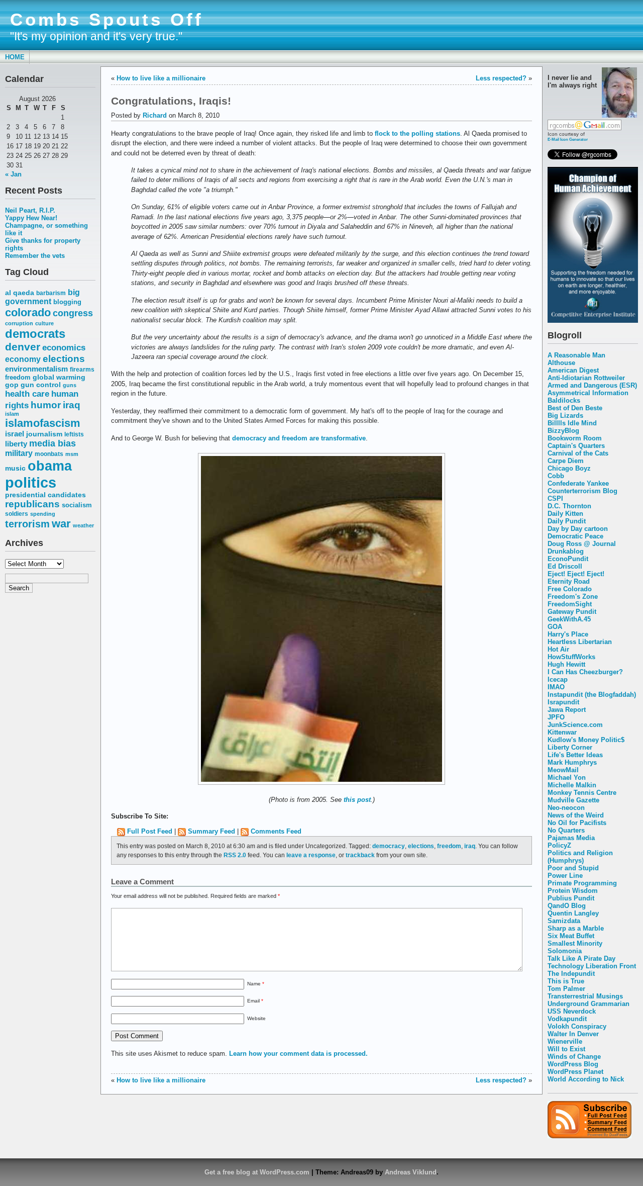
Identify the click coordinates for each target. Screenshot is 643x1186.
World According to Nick (586, 1079)
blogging (67, 302)
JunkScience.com (575, 724)
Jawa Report (567, 709)
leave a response (311, 855)
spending (42, 514)
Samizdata (564, 921)
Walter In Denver (573, 1034)
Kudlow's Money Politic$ (586, 740)
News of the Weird (576, 815)
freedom (18, 377)
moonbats (49, 454)
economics (63, 347)
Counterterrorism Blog (582, 491)
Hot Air (558, 649)
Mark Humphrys (572, 762)
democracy (388, 846)
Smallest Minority (575, 943)
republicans (32, 504)
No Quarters (566, 830)
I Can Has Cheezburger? (585, 672)
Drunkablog (566, 551)
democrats (35, 333)
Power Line (565, 875)
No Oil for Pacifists (577, 823)
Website (256, 1018)
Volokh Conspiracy (577, 1026)
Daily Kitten (565, 513)
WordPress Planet (575, 1071)
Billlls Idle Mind (572, 423)
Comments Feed (276, 831)
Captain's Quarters (576, 445)
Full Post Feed (149, 831)
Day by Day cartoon (578, 528)
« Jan (13, 174)
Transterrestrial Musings (585, 996)
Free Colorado (570, 589)
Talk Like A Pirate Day (581, 958)
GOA (555, 626)
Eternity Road (569, 581)
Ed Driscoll (565, 566)
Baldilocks (564, 400)
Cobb (556, 476)
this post (357, 799)
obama (50, 466)
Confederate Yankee (578, 483)
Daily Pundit (567, 521)
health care (27, 394)
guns (69, 385)
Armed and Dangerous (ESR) (592, 385)
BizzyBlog (563, 430)
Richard (155, 115)
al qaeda (19, 293)
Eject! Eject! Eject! (576, 574)
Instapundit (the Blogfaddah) (592, 694)
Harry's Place (568, 634)
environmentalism (36, 368)
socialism (77, 505)
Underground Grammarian (588, 1004)
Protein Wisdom (573, 890)
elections (64, 358)
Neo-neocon (566, 807)
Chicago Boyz (569, 468)
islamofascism (42, 423)
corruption (19, 323)
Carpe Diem (566, 461)
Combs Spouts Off (106, 19)
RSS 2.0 (235, 855)
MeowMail (563, 770)
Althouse (561, 363)
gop (12, 385)
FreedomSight (570, 604)
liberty (16, 443)
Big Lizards (565, 415)
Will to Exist (566, 1049)
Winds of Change (574, 1056)
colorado (28, 312)
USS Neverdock (572, 1011)
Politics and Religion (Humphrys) (580, 856)
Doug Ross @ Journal (582, 544)
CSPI (555, 498)
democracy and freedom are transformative (299, 438)
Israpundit (563, 702)
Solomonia (565, 951)
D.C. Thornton (569, 506)
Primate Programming (582, 883)
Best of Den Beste (575, 408)
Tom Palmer (566, 988)
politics (30, 482)
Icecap (558, 679)
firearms (82, 369)
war (61, 523)
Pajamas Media (571, 838)
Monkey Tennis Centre (582, 792)
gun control (41, 385)
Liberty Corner (570, 747)
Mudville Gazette (573, 800)
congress (73, 313)
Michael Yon (567, 777)
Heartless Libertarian (580, 642)
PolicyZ (559, 845)
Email (255, 1000)
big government (42, 297)
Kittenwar (562, 732)
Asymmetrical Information (588, 393)
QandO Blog (567, 905)
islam (12, 414)
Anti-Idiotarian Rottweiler (586, 378)
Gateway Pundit (572, 611)
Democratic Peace (575, 536)
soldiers (16, 513)
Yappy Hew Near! (31, 218)
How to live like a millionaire (161, 78)
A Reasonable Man (576, 355)
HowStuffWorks (571, 657)
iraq (71, 405)
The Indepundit (571, 973)
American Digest (573, 370)
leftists (74, 434)
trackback (360, 855)
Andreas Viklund (411, 1172)
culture (44, 323)
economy (23, 359)
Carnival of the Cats (578, 453)
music (15, 468)
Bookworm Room (575, 438)
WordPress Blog (573, 1064)
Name (255, 983)
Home (15, 57)
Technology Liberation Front (592, 966)
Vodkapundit (567, 1019)
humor (46, 404)
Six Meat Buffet (571, 936)
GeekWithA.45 (569, 619)
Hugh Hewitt (566, 664)
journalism (44, 434)
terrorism (27, 523)
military (19, 453)
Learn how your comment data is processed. (298, 1053)
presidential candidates (45, 495)
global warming (59, 377)
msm (71, 454)
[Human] (593, 320)
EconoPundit (568, 559)
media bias (52, 443)
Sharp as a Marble (576, 928)
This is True (566, 981)
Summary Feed (211, 831)
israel (14, 434)
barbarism (51, 293)
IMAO (556, 687)
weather (83, 525)
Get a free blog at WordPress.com (256, 1172)
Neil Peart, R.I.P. (30, 210)
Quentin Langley (573, 913)
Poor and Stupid (573, 868)
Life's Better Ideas (575, 755)
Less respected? (501, 78)
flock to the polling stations (417, 133)
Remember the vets (35, 255)
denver (22, 346)
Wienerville (565, 1041)
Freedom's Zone (573, 596)
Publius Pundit (571, 898)
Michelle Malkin (572, 785)
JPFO (556, 717)
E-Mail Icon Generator (568, 139)
